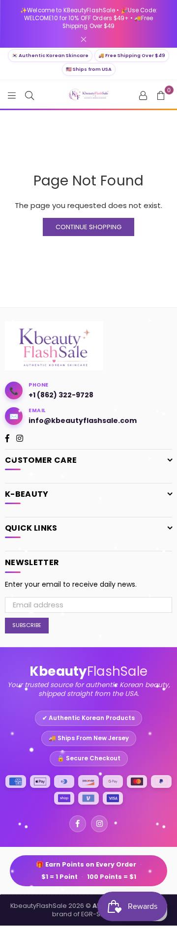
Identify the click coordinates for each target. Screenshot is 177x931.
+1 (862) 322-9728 (61, 395)
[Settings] (143, 95)
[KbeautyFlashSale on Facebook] (77, 823)
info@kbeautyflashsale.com (83, 420)
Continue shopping (88, 227)
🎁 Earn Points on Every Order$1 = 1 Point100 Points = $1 (89, 870)
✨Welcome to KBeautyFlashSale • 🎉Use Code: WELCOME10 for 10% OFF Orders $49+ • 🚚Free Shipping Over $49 (88, 18)
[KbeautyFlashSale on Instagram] (99, 823)
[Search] (29, 95)
